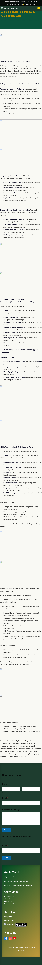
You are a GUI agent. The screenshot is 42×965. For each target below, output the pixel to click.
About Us (20, 4)
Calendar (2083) (10, 920)
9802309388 (14, 881)
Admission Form (11, 4)
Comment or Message (11, 810)
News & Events (9, 904)
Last (23, 793)
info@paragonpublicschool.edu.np (15, 1)
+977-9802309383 (31, 1)
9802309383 (23, 881)
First (3, 793)
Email (5, 798)
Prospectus (8, 917)
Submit (6, 830)
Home (3, 20)
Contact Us (27, 4)
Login (33, 4)
